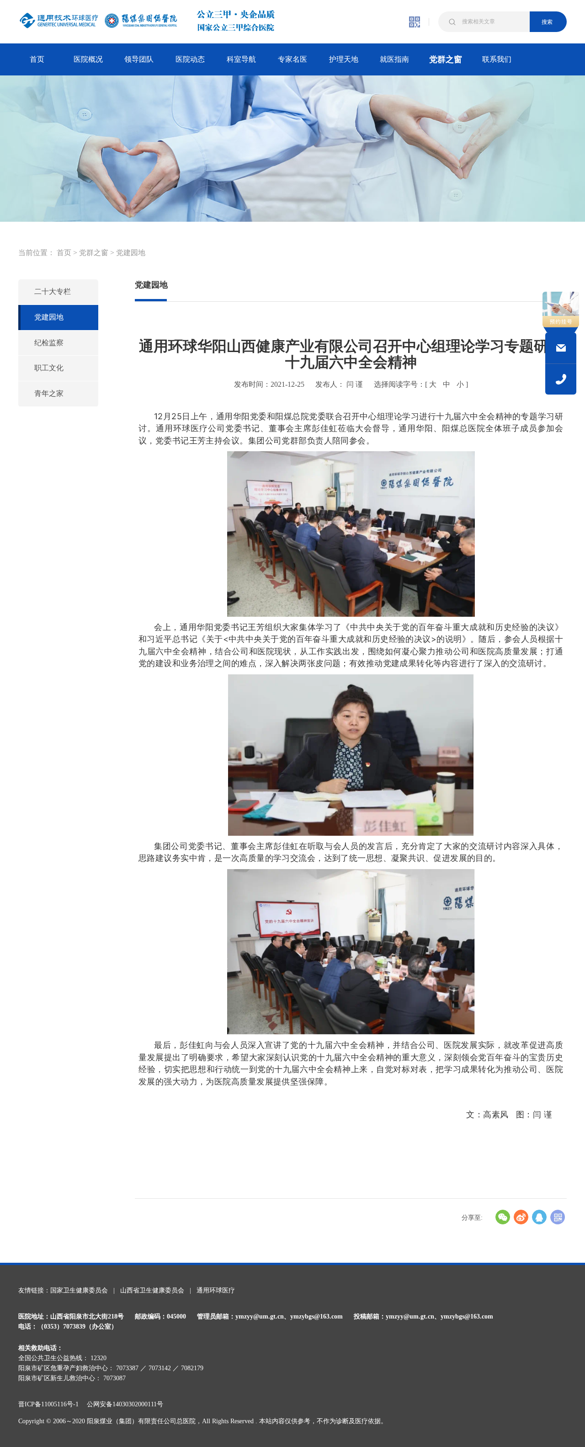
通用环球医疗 (216, 1290)
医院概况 (88, 59)
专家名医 (292, 59)
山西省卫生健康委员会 (152, 1290)
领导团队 (139, 59)
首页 (37, 59)
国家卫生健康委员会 (79, 1290)
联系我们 (496, 59)
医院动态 (190, 59)
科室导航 (241, 59)
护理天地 (343, 59)
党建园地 (130, 252)
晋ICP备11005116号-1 (51, 1404)
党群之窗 (445, 59)
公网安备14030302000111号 (125, 1404)
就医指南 (394, 59)
